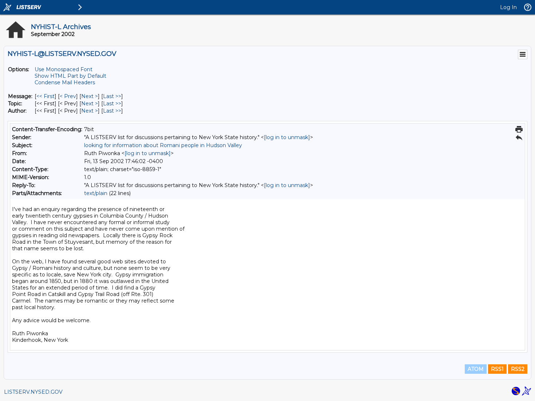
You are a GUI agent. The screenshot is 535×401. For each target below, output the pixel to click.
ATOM (476, 369)
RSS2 (517, 369)
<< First (45, 96)
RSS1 (497, 369)
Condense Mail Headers (65, 82)
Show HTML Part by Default (70, 76)
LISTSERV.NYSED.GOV (33, 392)
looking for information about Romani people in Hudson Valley (163, 145)
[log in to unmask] (287, 137)
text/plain (95, 193)
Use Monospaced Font (63, 69)
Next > (89, 96)
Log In (508, 7)
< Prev (68, 96)
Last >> (112, 96)
